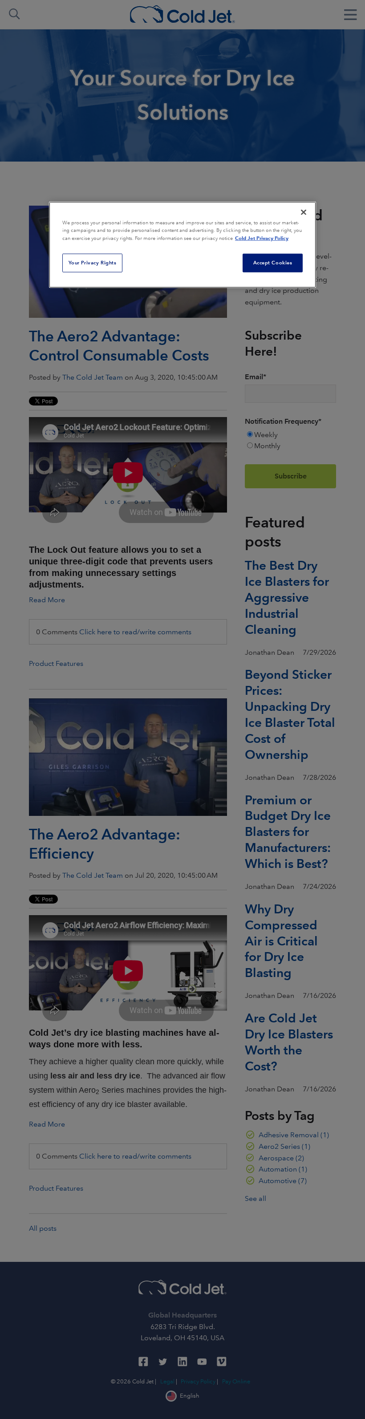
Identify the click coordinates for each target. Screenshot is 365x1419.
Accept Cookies (272, 262)
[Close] (303, 212)
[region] (182, 245)
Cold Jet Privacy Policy (261, 238)
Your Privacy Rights (93, 262)
